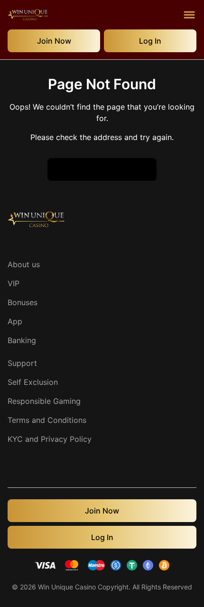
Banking (22, 340)
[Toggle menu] (189, 15)
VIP (13, 283)
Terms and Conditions (47, 420)
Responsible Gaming (44, 401)
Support (22, 363)
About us (24, 264)
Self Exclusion (33, 382)
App (15, 321)
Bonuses (22, 302)
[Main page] (28, 14)
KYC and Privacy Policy (50, 439)
